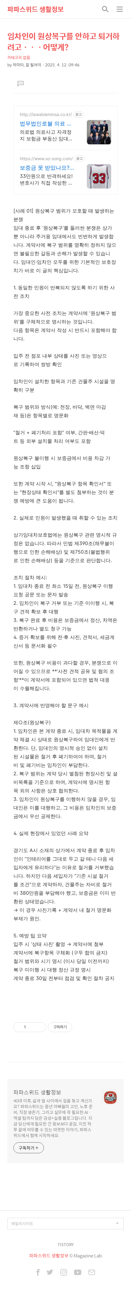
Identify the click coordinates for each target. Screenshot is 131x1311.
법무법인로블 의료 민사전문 (46, 123)
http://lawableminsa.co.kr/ (46, 114)
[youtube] (77, 1273)
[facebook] (38, 1273)
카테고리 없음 (18, 57)
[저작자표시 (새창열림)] (75, 1027)
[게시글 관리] (39, 1027)
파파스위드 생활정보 (35, 9)
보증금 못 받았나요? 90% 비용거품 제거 (44, 167)
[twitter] (50, 1273)
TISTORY (66, 1244)
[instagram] (63, 1273)
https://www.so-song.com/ (46, 158)
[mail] (91, 1273)
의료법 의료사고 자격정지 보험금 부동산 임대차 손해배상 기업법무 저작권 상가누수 (46, 135)
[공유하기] (31, 1027)
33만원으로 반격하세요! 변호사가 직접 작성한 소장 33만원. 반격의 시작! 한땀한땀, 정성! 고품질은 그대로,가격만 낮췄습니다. (47, 179)
